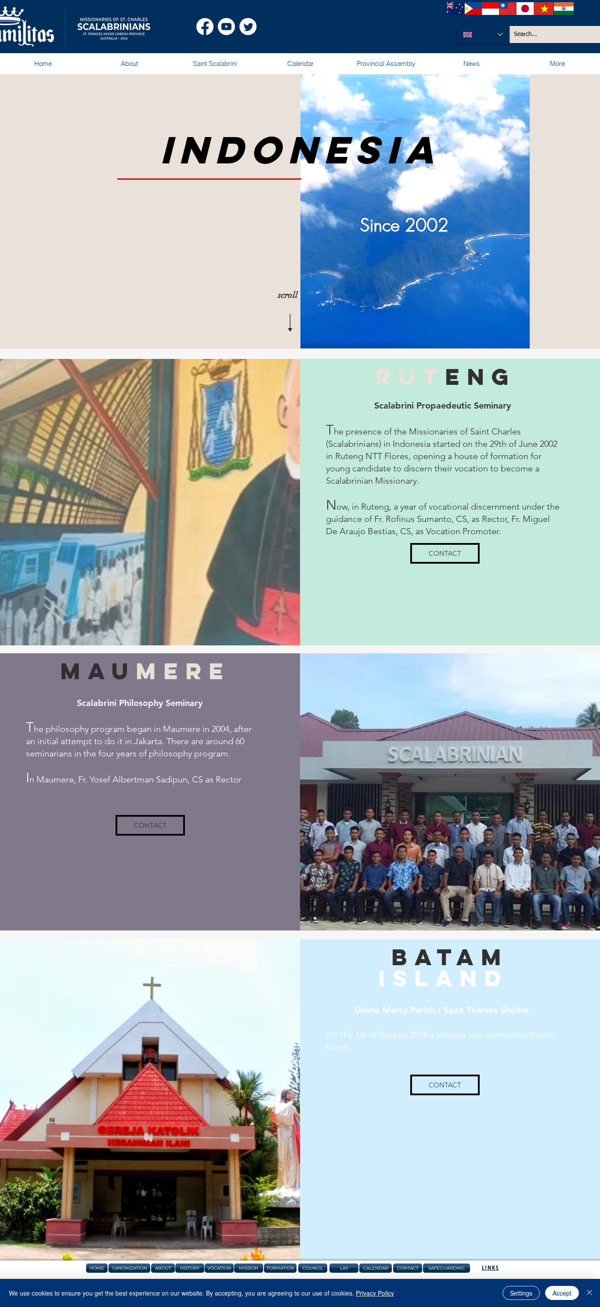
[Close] (589, 1293)
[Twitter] (248, 26)
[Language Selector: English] (483, 34)
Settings (521, 1293)
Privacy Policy (375, 1293)
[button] (129, 63)
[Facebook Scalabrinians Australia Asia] (204, 26)
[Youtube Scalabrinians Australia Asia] (226, 26)
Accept (562, 1293)
